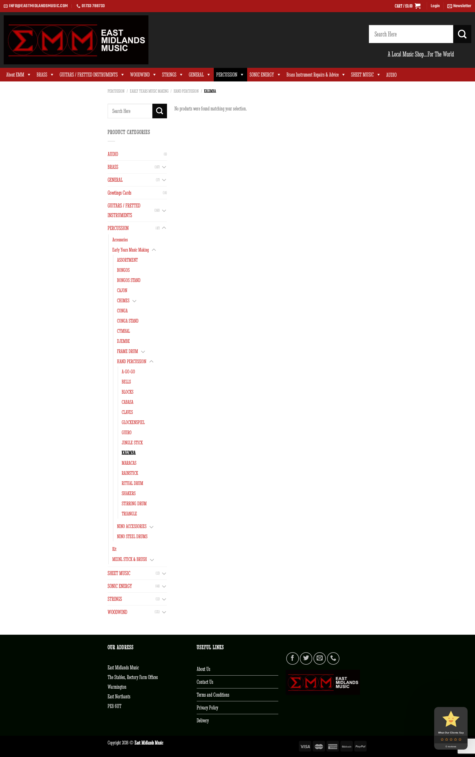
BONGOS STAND (129, 280)
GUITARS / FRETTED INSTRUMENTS (89, 74)
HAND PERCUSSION (186, 91)
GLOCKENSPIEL (133, 422)
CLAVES (127, 412)
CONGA (122, 310)
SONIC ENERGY (262, 74)
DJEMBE (123, 341)
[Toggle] (164, 166)
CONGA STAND (128, 321)
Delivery (203, 720)
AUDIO (113, 154)
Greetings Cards (119, 192)
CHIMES (123, 300)
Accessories (120, 239)
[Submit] (462, 34)
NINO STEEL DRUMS (132, 536)
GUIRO (127, 432)
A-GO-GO (128, 371)
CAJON (122, 290)
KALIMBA (129, 453)
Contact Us (205, 681)
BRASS (42, 74)
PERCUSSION (226, 74)
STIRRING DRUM (134, 503)
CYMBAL (123, 331)
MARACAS (129, 463)
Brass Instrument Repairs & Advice (312, 74)
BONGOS (123, 270)
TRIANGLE (129, 513)
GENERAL (196, 74)
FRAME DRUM (127, 351)
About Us (203, 668)
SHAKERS (129, 493)
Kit (114, 549)
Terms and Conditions (213, 694)
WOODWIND (140, 74)
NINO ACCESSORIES (131, 526)
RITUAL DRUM (132, 483)
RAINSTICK (130, 473)
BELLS (126, 381)
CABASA (127, 402)
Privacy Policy (207, 707)
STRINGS (169, 74)
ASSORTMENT (127, 260)
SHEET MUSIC (362, 74)
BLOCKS (127, 392)
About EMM (15, 74)
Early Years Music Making (149, 91)
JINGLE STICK (132, 442)
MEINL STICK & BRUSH (129, 559)
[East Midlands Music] (76, 39)
